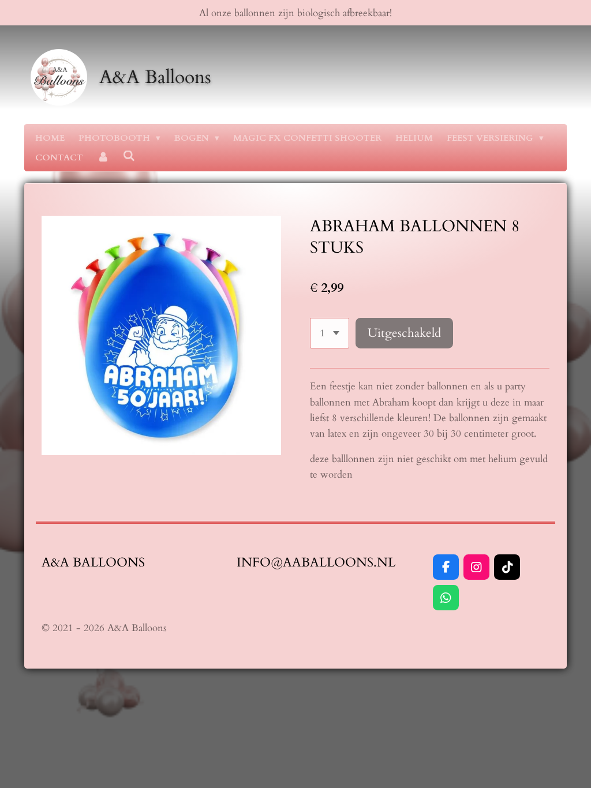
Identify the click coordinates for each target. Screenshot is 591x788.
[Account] (103, 157)
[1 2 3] (329, 333)
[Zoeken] (129, 156)
